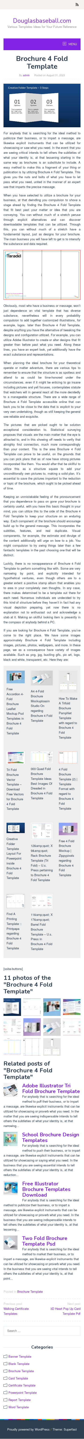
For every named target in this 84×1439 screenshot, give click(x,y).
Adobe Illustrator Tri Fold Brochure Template (51, 1088)
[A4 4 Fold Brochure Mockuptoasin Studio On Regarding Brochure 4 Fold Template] (52, 1027)
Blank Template (18, 1363)
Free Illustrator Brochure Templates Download (46, 1189)
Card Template (18, 1378)
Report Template (19, 1400)
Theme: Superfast (64, 1429)
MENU (72, 44)
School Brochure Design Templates (50, 1137)
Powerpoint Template (22, 1392)
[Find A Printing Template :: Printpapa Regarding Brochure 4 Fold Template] (32, 1007)
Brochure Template (30, 1291)
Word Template (18, 1407)
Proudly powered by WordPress (28, 1429)
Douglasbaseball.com (42, 21)
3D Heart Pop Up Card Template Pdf (65, 1308)
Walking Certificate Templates (16, 1308)
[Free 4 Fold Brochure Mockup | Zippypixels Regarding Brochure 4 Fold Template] (32, 1027)
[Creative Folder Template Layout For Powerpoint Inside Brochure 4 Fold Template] (42, 105)
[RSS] (77, 4)
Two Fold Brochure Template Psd (44, 1241)
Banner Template (19, 1356)
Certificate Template (21, 1385)
